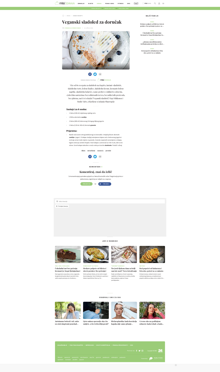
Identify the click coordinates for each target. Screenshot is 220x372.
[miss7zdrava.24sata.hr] (65, 3)
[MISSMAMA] (146, 3)
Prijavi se (86, 184)
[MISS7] (136, 3)
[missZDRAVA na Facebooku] (137, 351)
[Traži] (155, 3)
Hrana (68, 15)
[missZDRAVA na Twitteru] (139, 351)
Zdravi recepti (78, 15)
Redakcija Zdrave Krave (73, 28)
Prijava (106, 184)
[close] (176, 365)
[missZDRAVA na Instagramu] (142, 351)
